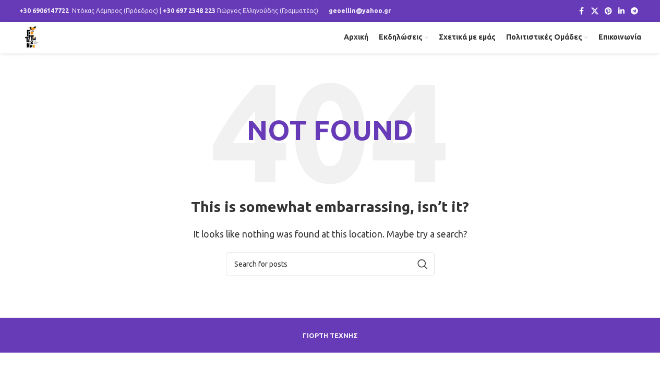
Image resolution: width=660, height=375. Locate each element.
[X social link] (595, 11)
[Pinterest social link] (608, 11)
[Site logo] (32, 36)
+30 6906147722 (44, 10)
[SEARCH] (423, 264)
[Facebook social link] (581, 11)
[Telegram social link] (634, 11)
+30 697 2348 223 (189, 10)
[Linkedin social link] (621, 11)
